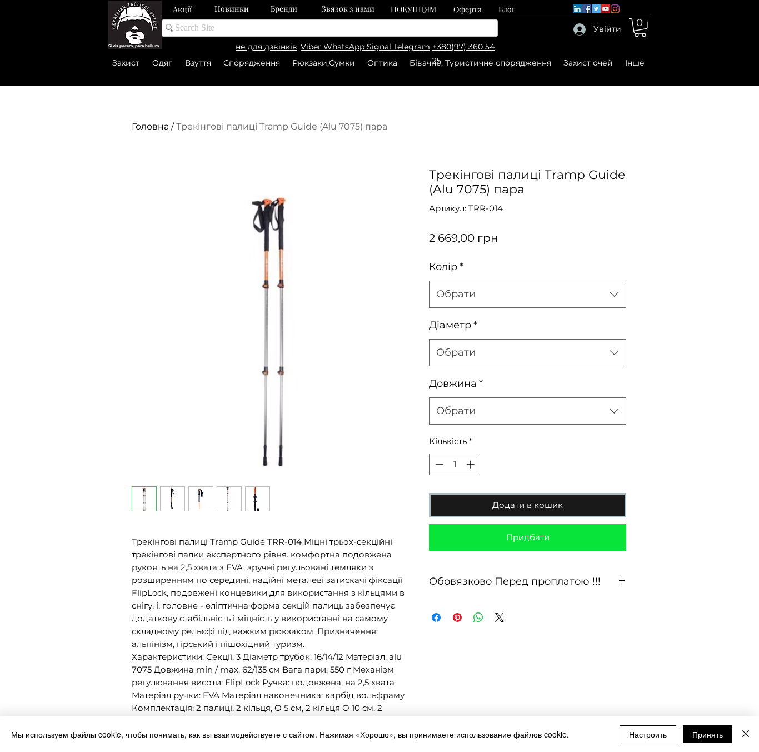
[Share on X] (499, 617)
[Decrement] (438, 464)
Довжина (456, 383)
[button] (640, 27)
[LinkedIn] (577, 8)
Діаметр (453, 325)
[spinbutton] (455, 464)
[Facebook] (586, 8)
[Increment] (471, 464)
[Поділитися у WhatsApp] (478, 617)
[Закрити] (745, 734)
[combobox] (527, 294)
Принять (707, 734)
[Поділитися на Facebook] (436, 617)
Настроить (648, 734)
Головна (150, 126)
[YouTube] (605, 8)
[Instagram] (615, 8)
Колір (446, 267)
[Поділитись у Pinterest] (457, 617)
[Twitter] (596, 8)
